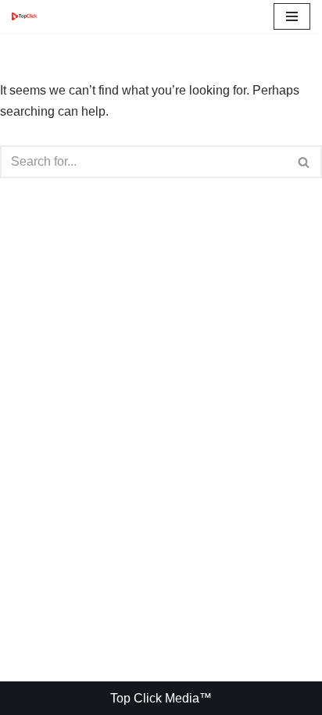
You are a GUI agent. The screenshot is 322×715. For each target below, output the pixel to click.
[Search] (304, 161)
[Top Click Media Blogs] (28, 16)
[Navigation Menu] (292, 16)
